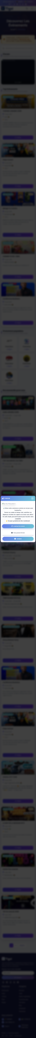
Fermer (19, 539)
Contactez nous (19, 526)
